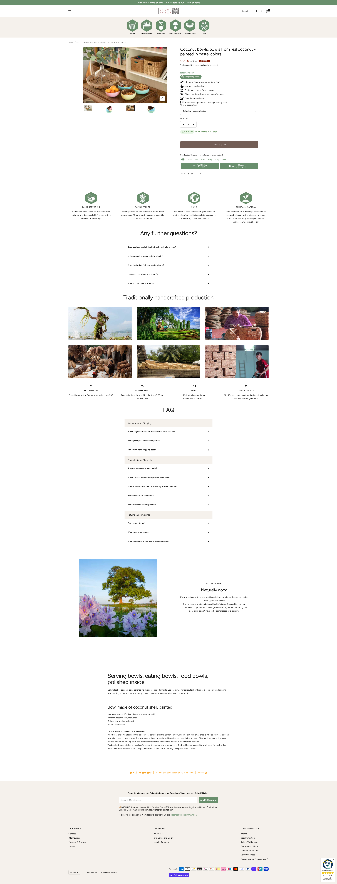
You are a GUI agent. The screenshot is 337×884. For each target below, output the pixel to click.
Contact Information (250, 850)
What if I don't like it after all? (141, 283)
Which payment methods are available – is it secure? (151, 431)
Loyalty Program (161, 842)
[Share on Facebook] (188, 173)
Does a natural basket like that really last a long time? (152, 247)
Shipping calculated (199, 65)
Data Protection (248, 838)
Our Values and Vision (163, 838)
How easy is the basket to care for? (144, 274)
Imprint (244, 834)
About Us (158, 834)
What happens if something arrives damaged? (148, 541)
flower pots (161, 33)
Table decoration (146, 33)
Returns (71, 846)
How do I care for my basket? (141, 495)
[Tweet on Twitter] (196, 173)
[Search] (256, 11)
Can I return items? (136, 523)
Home (70, 42)
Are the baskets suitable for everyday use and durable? (152, 486)
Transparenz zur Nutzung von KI (255, 859)
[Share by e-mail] (200, 173)
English (245, 11)
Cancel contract (248, 855)
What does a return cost (138, 532)
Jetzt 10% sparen (208, 800)
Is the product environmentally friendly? (145, 256)
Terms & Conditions (249, 846)
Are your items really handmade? (142, 468)
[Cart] (267, 11)
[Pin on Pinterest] (192, 173)
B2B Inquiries (74, 838)
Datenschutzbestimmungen (183, 815)
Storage (132, 33)
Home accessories (175, 33)
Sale (204, 33)
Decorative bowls (190, 33)
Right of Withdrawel (249, 842)
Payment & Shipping (77, 842)
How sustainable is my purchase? (142, 504)
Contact (72, 834)
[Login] (261, 11)
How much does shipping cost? (142, 450)
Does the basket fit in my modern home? (146, 265)
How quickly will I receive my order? (144, 440)
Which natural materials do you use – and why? (149, 477)
